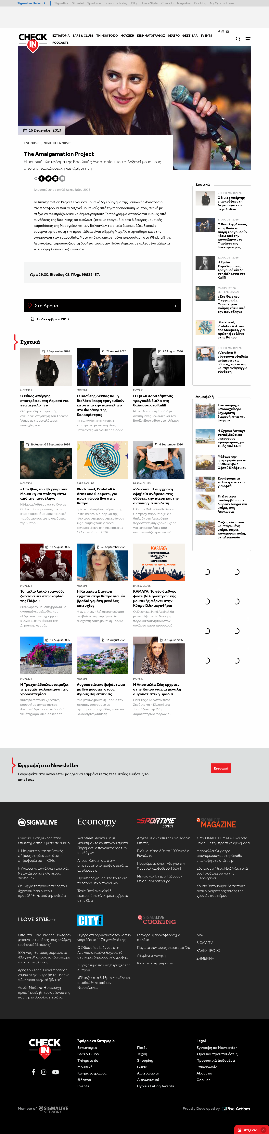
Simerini (78, 3)
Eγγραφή (221, 768)
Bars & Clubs (85, 483)
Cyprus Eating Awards (155, 1086)
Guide (142, 1066)
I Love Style (149, 3)
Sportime (94, 3)
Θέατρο (84, 1079)
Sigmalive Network (31, 3)
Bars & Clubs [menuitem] (83, 35)
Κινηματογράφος (92, 1073)
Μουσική (26, 390)
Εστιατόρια (87, 1047)
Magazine (183, 3)
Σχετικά (30, 342)
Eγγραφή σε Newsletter (217, 1047)
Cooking (200, 3)
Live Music (31, 143)
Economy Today (116, 3)
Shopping (145, 1060)
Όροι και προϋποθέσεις (217, 1053)
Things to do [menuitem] (107, 35)
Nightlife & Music (57, 143)
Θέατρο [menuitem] (174, 35)
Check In (167, 3)
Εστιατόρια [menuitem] (61, 35)
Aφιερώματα (148, 1073)
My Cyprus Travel (222, 3)
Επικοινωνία (207, 1066)
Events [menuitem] (206, 35)
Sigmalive (61, 3)
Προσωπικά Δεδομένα (216, 1060)
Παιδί (142, 1047)
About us (204, 1073)
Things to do (87, 1060)
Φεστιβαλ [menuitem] (190, 35)
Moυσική (85, 1066)
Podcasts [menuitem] (60, 43)
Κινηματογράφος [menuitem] (151, 35)
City (134, 3)
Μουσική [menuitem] (127, 35)
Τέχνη (142, 1053)
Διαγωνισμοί (148, 1079)
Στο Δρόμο (46, 306)
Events (83, 1086)
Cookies (203, 1079)
